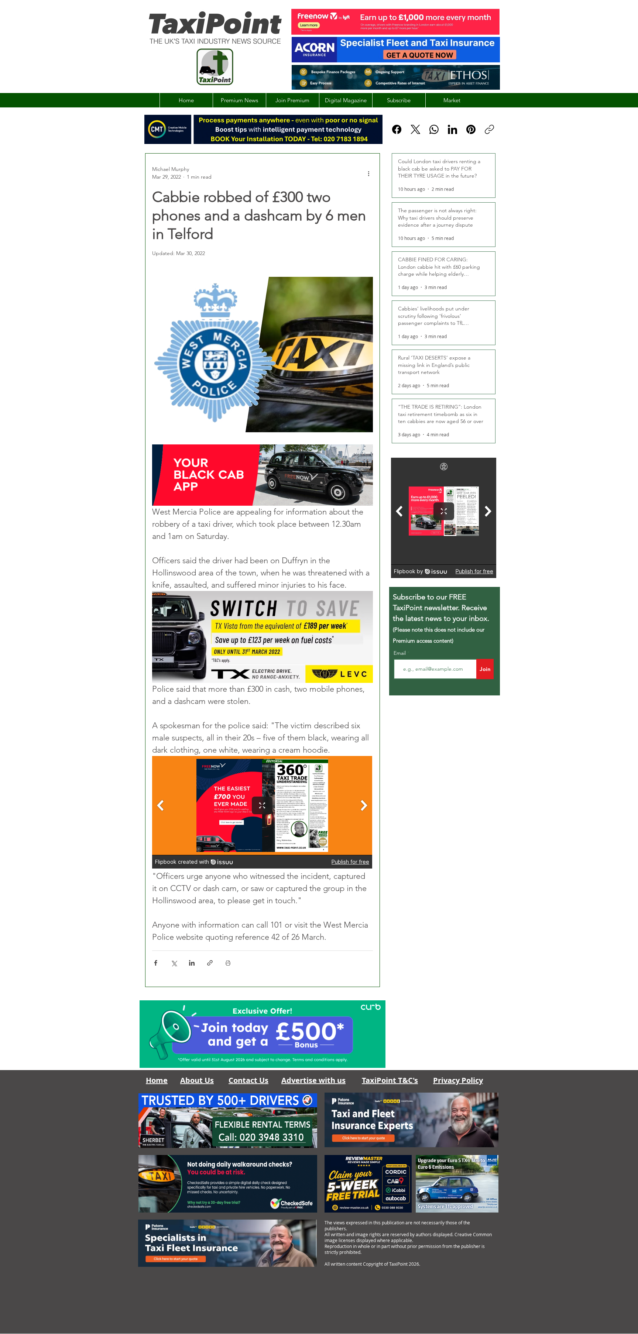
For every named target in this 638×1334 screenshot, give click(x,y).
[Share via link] (209, 962)
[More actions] (368, 173)
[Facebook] (396, 129)
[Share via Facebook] (155, 962)
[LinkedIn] (452, 129)
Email (400, 653)
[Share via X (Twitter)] (173, 962)
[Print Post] (227, 962)
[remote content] (262, 813)
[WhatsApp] (434, 129)
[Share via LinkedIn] (191, 962)
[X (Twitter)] (416, 129)
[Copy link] (489, 129)
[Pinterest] (471, 129)
